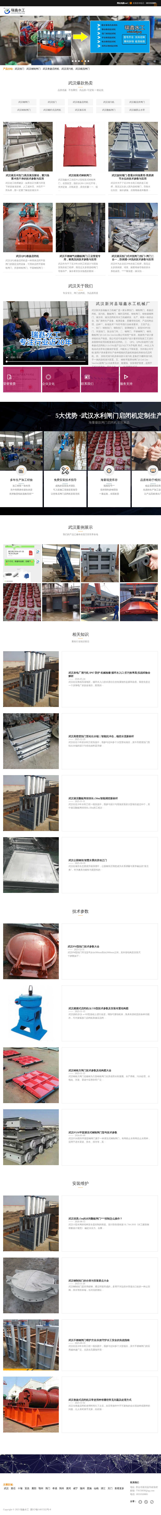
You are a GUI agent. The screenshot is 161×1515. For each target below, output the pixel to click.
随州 (82, 1488)
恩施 (89, 1488)
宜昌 (27, 1488)
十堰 (20, 1488)
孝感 (54, 1488)
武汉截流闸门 (82, 69)
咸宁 (75, 1488)
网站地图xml (122, 3)
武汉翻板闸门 (108, 110)
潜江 (103, 1488)
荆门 (47, 1488)
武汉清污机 (67, 69)
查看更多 (119, 1488)
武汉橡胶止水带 (137, 110)
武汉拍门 (19, 69)
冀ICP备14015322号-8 (40, 1509)
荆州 (61, 1488)
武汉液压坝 (80, 110)
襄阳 (34, 1488)
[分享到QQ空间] (140, 1502)
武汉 (6, 1488)
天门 (110, 1488)
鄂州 (41, 1488)
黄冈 (68, 1488)
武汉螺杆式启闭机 (52, 110)
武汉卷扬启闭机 (51, 69)
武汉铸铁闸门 (24, 110)
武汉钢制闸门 (33, 69)
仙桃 (96, 1488)
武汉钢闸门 (23, 102)
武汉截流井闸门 (137, 102)
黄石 (13, 1488)
